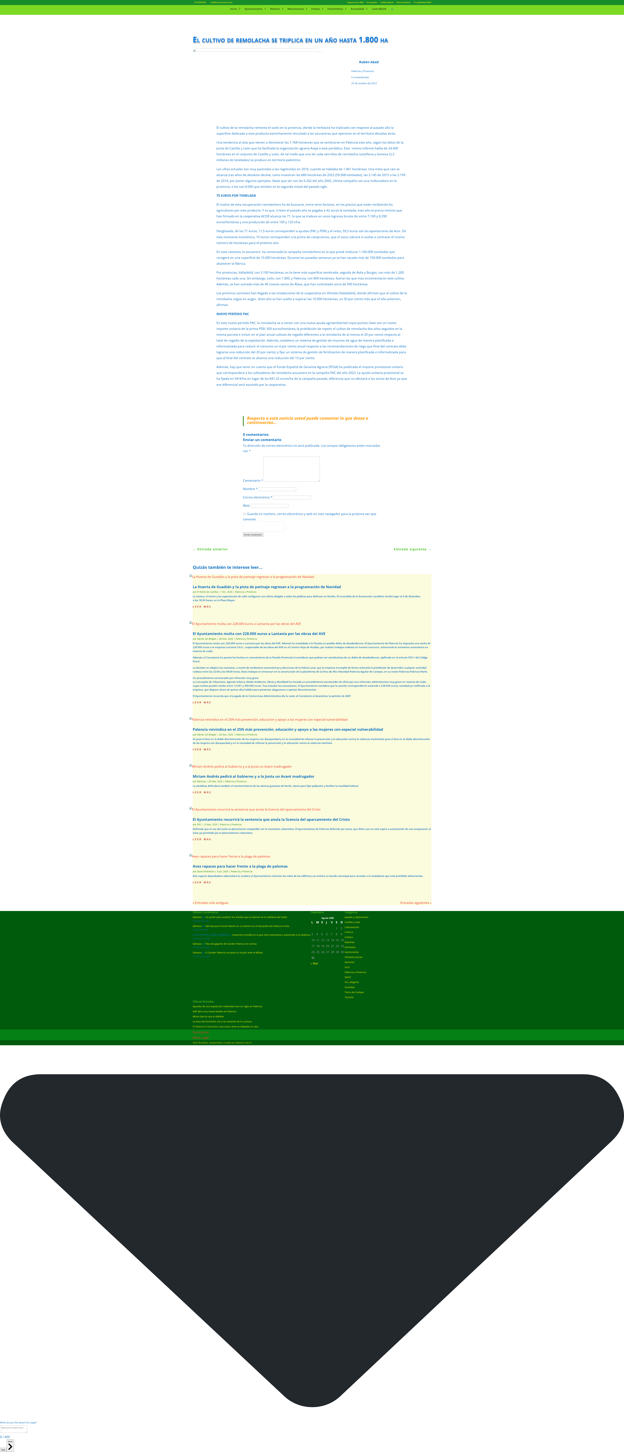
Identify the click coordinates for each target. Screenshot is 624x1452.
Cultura (349, 937)
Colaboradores (387, 2)
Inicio (233, 9)
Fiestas (315, 9)
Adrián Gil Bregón (206, 638)
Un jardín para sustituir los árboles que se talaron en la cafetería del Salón (246, 917)
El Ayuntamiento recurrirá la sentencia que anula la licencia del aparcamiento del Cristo (271, 819)
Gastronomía (352, 952)
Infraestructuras (353, 957)
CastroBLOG (379, 9)
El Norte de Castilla (207, 591)
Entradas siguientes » (415, 903)
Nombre (250, 489)
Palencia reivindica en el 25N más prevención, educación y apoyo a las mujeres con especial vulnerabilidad (288, 729)
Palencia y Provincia (362, 71)
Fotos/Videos (335, 9)
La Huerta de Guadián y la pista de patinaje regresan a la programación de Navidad (267, 586)
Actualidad (357, 9)
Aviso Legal (201, 1037)
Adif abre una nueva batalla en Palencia (214, 1011)
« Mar (314, 963)
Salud (348, 977)
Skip (3, 1449)
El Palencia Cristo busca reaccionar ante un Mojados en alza (225, 1026)
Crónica (349, 932)
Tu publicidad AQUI (422, 2)
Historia (275, 9)
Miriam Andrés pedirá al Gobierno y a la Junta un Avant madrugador (253, 776)
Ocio (347, 967)
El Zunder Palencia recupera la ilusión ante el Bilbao (234, 952)
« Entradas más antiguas (210, 903)
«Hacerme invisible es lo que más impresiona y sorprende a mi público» (271, 934)
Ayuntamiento (253, 9)
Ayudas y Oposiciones (356, 917)
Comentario (253, 480)
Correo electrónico (257, 497)
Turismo (349, 997)
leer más (202, 606)
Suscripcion (201, 1032)
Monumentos (295, 9)
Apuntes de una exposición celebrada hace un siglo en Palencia (227, 1006)
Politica (247, 529)
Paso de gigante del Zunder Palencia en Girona (231, 943)
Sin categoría (352, 982)
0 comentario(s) (360, 77)
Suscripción (372, 2)
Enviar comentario (253, 534)
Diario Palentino (205, 871)
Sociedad (350, 987)
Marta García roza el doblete (208, 1016)
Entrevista (350, 947)
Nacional (349, 962)
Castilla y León (352, 922)
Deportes (350, 942)
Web (246, 505)
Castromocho (352, 927)
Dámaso (201, 781)
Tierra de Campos (354, 992)
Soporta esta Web (355, 2)
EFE (199, 824)
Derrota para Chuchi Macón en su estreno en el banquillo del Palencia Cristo (247, 926)
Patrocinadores (404, 2)
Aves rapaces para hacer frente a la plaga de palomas (240, 866)
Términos (257, 529)
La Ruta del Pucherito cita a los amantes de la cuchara (222, 1021)
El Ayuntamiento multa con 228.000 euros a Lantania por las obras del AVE (259, 633)
